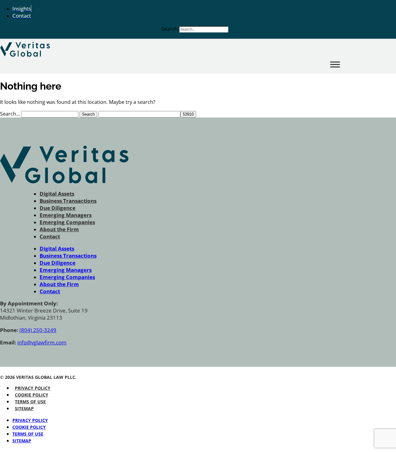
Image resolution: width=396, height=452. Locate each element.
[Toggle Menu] (335, 64)
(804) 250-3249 (37, 330)
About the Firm (59, 229)
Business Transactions (68, 200)
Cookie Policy (31, 395)
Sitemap (24, 408)
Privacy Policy (32, 388)
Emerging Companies (67, 222)
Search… (10, 113)
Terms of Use (30, 402)
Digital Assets (57, 193)
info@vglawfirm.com (42, 342)
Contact (50, 236)
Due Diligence (57, 207)
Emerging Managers (66, 215)
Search (169, 28)
